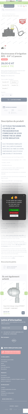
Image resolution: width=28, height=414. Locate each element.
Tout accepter (14, 210)
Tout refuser (14, 213)
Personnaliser (14, 215)
